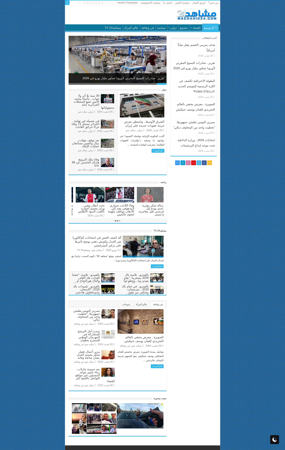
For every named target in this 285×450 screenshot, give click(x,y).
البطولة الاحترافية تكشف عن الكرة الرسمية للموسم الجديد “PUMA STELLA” (196, 86)
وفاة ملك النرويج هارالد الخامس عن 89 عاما (85, 162)
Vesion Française (127, 2)
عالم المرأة (131, 27)
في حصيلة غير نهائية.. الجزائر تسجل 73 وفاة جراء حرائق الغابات (85, 123)
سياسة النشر (182, 2)
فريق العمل (198, 2)
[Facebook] (99, 3)
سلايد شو (131, 130)
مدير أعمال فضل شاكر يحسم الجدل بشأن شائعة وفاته (88, 354)
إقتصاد (197, 27)
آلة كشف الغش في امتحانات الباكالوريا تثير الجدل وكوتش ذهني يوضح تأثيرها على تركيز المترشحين (97, 241)
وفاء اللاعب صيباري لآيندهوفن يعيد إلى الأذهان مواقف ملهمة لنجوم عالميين (87, 210)
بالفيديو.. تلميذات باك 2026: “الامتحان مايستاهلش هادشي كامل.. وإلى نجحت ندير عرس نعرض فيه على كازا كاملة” (94, 294)
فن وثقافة (147, 27)
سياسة (161, 27)
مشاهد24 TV (113, 27)
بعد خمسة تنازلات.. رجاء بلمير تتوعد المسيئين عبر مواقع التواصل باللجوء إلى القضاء (95, 375)
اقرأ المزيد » (158, 151)
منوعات (126, 304)
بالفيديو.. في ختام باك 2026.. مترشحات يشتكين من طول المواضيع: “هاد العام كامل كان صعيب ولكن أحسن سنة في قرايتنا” (143, 294)
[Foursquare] (88, 3)
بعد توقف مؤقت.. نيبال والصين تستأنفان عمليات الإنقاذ (85, 143)
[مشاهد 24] (196, 14)
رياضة (164, 182)
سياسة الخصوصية (150, 2)
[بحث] (67, 2)
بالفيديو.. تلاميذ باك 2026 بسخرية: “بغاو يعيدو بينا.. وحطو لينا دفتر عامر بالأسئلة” (136, 279)
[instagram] (85, 3)
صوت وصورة (160, 398)
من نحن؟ (213, 2)
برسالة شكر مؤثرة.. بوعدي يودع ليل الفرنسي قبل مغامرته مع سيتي (118, 210)
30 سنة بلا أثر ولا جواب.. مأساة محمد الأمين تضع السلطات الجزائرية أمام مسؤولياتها (94, 101)
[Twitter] (96, 3)
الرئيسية (209, 27)
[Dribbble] (91, 3)
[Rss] (102, 3)
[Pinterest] (93, 3)
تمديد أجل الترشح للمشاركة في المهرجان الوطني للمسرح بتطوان (89, 336)
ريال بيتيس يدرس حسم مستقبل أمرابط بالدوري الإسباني (150, 208)
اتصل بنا (167, 2)
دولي (173, 27)
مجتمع (184, 27)
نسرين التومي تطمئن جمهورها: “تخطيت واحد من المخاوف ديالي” (86, 315)
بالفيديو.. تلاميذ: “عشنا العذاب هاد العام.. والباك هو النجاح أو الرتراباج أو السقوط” (86, 279)
